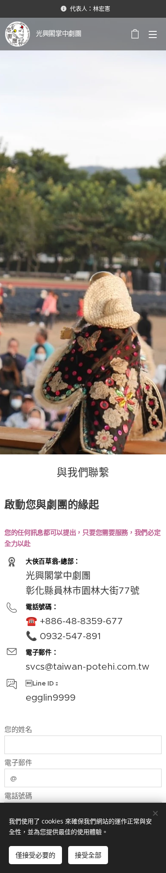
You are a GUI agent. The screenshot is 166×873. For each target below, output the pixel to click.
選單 (153, 34)
